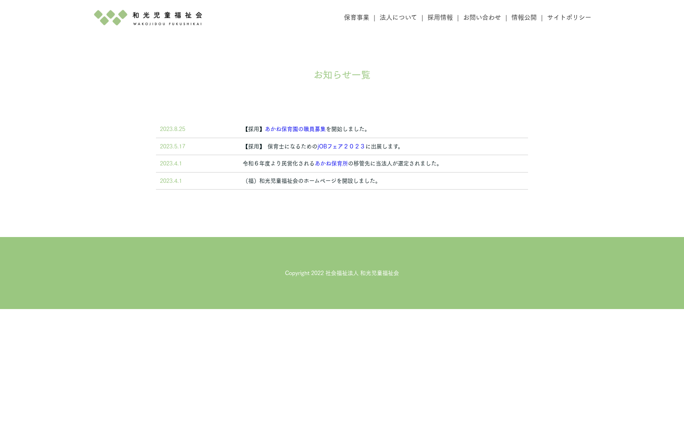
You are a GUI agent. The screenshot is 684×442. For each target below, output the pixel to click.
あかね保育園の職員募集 (295, 129)
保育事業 (356, 17)
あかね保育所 (331, 163)
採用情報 (440, 17)
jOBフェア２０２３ (341, 146)
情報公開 (524, 17)
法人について (398, 17)
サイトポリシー (569, 17)
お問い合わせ (482, 17)
